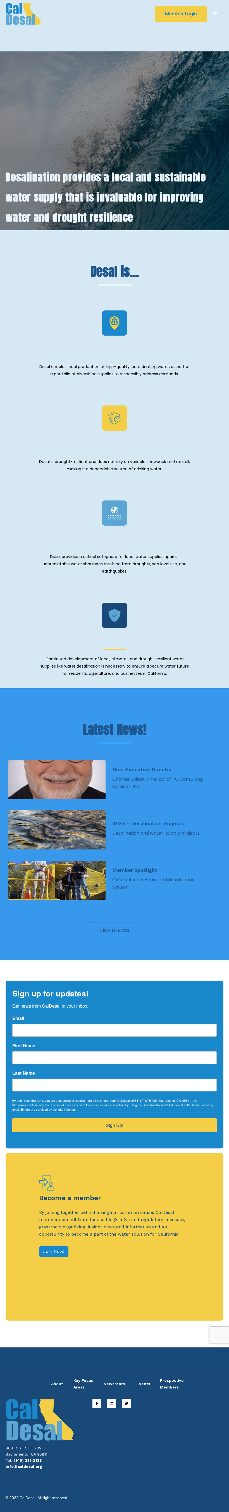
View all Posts (114, 930)
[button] (215, 14)
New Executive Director (142, 769)
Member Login (181, 14)
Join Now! (53, 1251)
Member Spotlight (134, 870)
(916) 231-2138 (28, 1460)
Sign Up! (114, 1125)
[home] (23, 14)
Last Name (23, 1073)
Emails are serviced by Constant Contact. (49, 1109)
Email (18, 1018)
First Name (23, 1045)
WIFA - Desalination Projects (148, 823)
